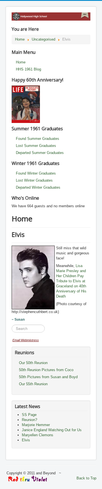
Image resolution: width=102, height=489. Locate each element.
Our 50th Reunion (33, 363)
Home (21, 62)
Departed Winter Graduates (38, 187)
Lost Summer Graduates (36, 146)
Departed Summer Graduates (40, 153)
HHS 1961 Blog (28, 69)
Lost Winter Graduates (34, 180)
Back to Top (86, 478)
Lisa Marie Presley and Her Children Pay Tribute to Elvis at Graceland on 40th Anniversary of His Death (71, 281)
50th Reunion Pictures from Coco (46, 370)
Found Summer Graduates (37, 138)
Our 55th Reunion (33, 384)
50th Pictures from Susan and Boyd (48, 377)
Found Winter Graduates (36, 173)
